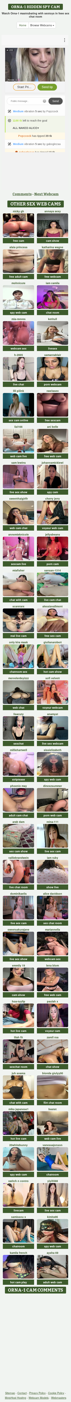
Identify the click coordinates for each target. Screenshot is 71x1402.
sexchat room (18, 1067)
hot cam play (18, 1282)
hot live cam (18, 1031)
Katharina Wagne (52, 247)
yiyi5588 (52, 1181)
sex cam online (18, 420)
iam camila (52, 283)
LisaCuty (18, 714)
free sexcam (52, 420)
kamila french (18, 1253)
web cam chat (18, 528)
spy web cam (18, 312)
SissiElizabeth (53, 750)
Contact (22, 1393)
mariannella (52, 929)
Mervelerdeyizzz (18, 678)
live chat (18, 384)
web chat (18, 707)
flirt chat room (53, 1102)
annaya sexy (52, 211)
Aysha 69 (52, 1253)
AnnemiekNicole (18, 534)
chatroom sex (18, 671)
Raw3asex (53, 391)
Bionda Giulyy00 (52, 1073)
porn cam (53, 564)
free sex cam (52, 636)
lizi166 (18, 427)
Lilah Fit (18, 1037)
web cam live (18, 456)
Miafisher (18, 570)
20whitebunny (18, 1145)
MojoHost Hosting (15, 1398)
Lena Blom (52, 965)
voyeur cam (52, 1031)
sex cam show (18, 851)
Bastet (52, 1109)
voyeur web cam (52, 528)
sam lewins (18, 462)
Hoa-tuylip (18, 1001)
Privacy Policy (37, 1393)
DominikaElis (18, 893)
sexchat (18, 743)
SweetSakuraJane (18, 929)
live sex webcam (52, 743)
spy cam (52, 492)
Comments (22, 194)
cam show (52, 241)
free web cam (52, 456)
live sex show (18, 492)
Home (22, 25)
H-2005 (18, 355)
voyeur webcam (52, 707)
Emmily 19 (18, 965)
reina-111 (53, 822)
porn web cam (53, 815)
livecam (18, 1210)
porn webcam (52, 384)
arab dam (18, 822)
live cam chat (52, 600)
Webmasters (58, 1398)
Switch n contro (18, 1181)
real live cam (18, 636)
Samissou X (18, 1217)
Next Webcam (46, 194)
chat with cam (18, 600)
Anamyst (52, 714)
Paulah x (52, 1001)
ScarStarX (18, 606)
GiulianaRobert (53, 642)
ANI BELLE (52, 427)
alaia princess (18, 247)
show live (52, 887)
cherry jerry (52, 498)
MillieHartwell (18, 750)
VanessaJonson (52, 1145)
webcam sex (19, 348)
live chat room (18, 887)
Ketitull (52, 319)
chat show (52, 1067)
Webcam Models (39, 1398)
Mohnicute (18, 283)
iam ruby (52, 857)
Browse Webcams (41, 25)
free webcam (52, 276)
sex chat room (52, 923)
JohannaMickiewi (52, 462)
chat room (52, 312)
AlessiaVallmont (52, 606)
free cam (18, 241)
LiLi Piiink (18, 391)
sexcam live (18, 564)
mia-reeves (19, 319)
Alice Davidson (52, 893)
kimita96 (52, 1217)
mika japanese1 (19, 1109)
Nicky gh (18, 211)
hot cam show (53, 671)
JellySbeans (52, 534)
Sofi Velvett (52, 678)
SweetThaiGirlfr (18, 498)
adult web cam (52, 1282)
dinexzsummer (52, 786)
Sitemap (10, 1393)
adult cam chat (18, 815)
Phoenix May (18, 786)
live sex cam (53, 851)
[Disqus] (35, 1342)
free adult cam (18, 276)
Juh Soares (18, 1073)
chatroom (52, 1174)
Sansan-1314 (52, 570)
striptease (18, 779)
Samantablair (52, 355)
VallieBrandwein (18, 857)
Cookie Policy (56, 1393)
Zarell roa (53, 1037)
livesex (52, 348)
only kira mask (18, 642)
